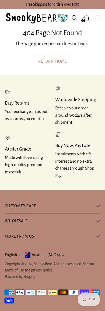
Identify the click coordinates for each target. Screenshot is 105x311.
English (11, 255)
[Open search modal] (74, 17)
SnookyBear (43, 264)
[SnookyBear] (36, 17)
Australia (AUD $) (46, 255)
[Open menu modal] (97, 17)
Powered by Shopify (20, 277)
